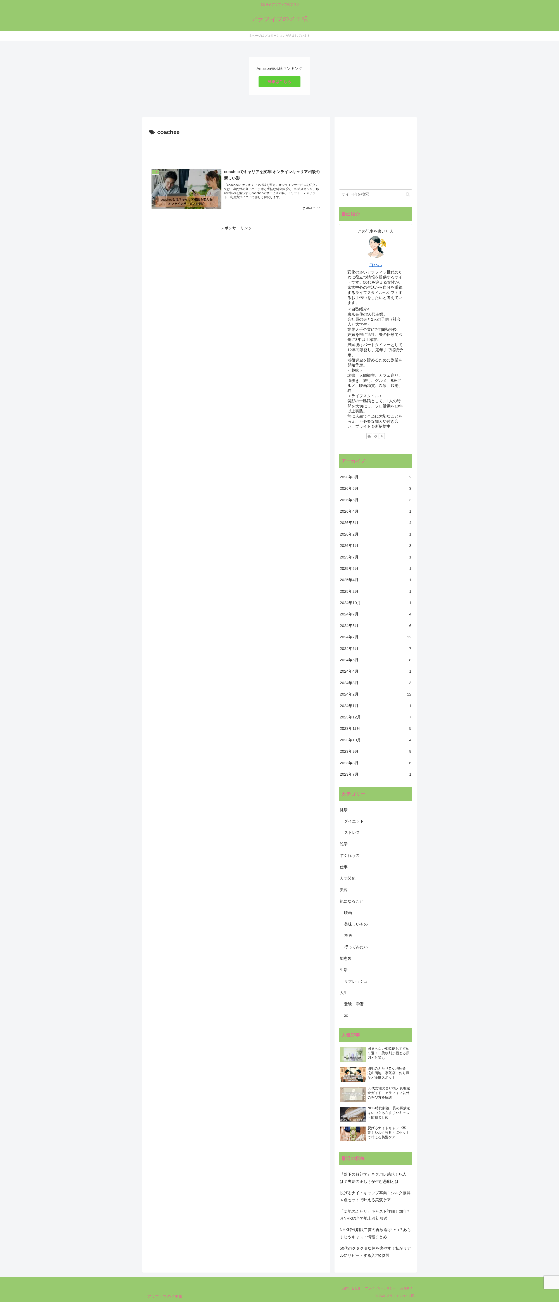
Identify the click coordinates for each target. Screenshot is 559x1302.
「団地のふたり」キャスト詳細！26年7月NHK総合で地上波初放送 (374, 1215)
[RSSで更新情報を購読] (382, 436)
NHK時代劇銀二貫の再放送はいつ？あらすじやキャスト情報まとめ (375, 1233)
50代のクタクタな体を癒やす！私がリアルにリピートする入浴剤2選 (375, 1251)
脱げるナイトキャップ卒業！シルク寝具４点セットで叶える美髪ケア (375, 1196)
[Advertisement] (236, 149)
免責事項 (406, 1288)
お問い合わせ (351, 1288)
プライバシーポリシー (380, 1288)
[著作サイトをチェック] (369, 436)
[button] (408, 194)
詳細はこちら (279, 81)
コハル (375, 264)
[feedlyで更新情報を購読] (375, 436)
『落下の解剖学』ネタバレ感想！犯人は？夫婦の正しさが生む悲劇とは (373, 1177)
